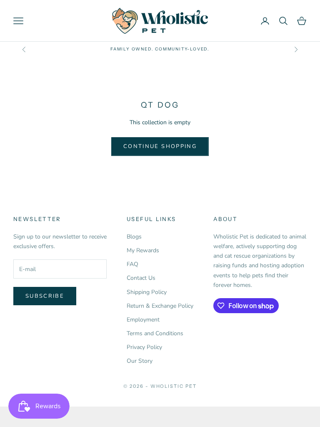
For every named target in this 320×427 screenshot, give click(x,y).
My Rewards (143, 250)
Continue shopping (160, 146)
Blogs (134, 237)
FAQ (132, 264)
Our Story (139, 361)
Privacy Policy (144, 347)
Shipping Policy (147, 292)
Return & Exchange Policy (160, 306)
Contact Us (141, 278)
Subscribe (44, 296)
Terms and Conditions (155, 333)
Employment (143, 320)
